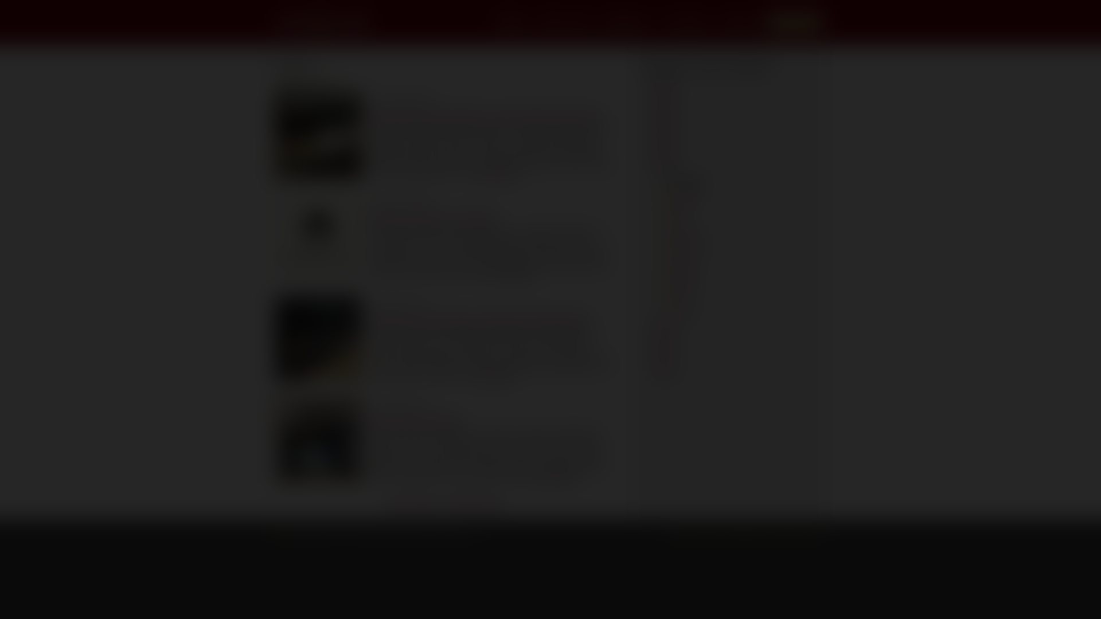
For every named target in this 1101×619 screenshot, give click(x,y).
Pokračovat (550, 366)
